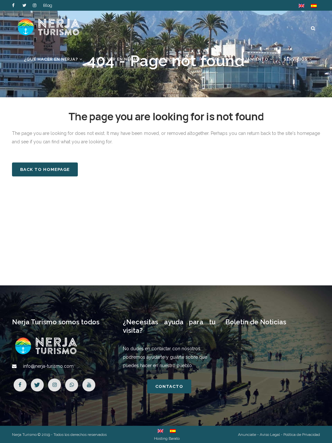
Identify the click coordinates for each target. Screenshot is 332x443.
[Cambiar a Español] (314, 6)
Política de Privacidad (301, 434)
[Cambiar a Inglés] (301, 6)
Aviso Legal (270, 434)
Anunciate (247, 434)
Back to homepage (45, 169)
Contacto (169, 386)
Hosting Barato (167, 438)
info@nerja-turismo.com (48, 366)
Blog (47, 5)
